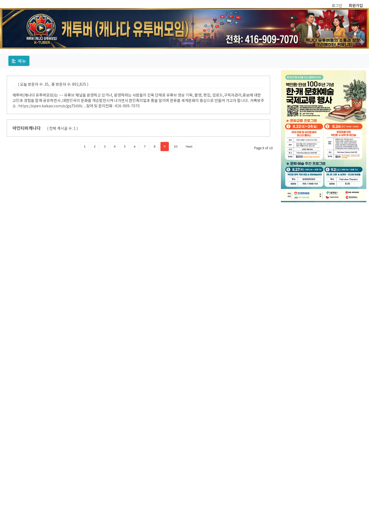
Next (189, 146)
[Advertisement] (324, 239)
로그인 (337, 5)
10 (175, 146)
